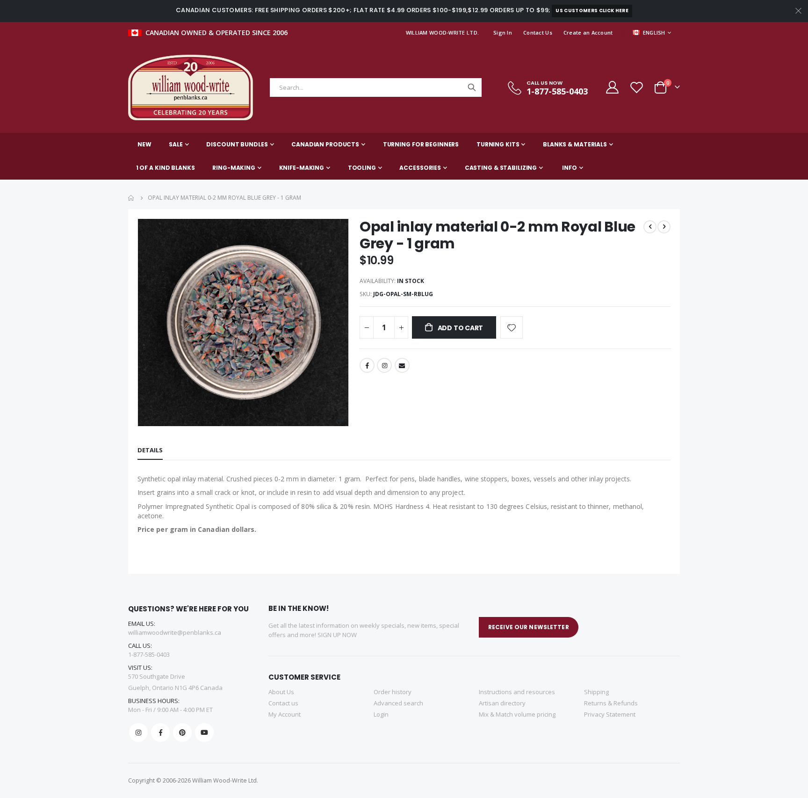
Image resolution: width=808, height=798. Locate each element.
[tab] (150, 450)
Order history (392, 692)
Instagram (384, 365)
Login (381, 714)
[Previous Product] (649, 226)
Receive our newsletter (528, 627)
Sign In (502, 32)
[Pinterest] (182, 732)
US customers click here (592, 10)
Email (402, 365)
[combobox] (376, 87)
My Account (284, 714)
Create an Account (588, 32)
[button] (340, 421)
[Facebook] (160, 732)
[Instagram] (138, 732)
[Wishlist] (636, 87)
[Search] (472, 87)
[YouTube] (204, 732)
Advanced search (398, 703)
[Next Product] (664, 226)
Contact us (283, 703)
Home (131, 197)
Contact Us (537, 32)
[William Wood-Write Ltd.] (195, 87)
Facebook (367, 365)
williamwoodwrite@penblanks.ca (174, 632)
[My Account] (611, 87)
